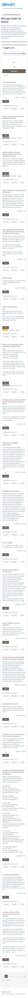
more (22, 600)
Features (19, 138)
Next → (8, 980)
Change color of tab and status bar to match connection (13, 735)
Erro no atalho (7, 543)
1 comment (17, 97)
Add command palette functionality (10, 571)
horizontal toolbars (9, 82)
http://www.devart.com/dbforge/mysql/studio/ (14, 41)
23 (24, 976)
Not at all (7, 109)
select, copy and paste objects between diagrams (13, 117)
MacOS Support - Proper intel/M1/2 (11, 624)
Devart (3, 994)
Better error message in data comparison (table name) (12, 345)
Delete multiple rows (9, 307)
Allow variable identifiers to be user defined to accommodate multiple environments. (13, 231)
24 (3, 980)
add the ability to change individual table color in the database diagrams (12, 154)
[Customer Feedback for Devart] (8, 4)
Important (15, 109)
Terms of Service (10, 994)
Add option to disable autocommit (10, 444)
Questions (23, 97)
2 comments (11, 330)
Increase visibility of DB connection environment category (11, 914)
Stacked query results (10, 704)
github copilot (7, 278)
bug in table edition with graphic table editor (14, 191)
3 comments (17, 472)
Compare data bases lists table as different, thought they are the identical (13, 772)
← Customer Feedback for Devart (11, 14)
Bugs (24, 210)
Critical (23, 109)
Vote (5, 101)
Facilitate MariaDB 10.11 (11, 875)
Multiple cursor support (11, 491)
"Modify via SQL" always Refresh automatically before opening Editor (14, 402)
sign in (19, 8)
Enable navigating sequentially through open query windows (13, 658)
